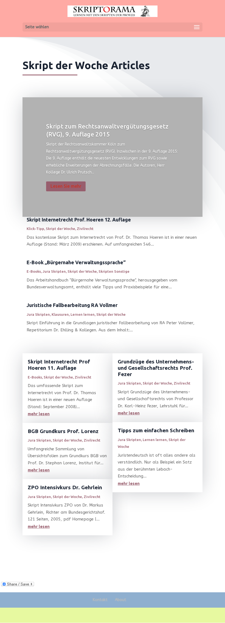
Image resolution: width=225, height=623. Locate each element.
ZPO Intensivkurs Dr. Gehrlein (65, 487)
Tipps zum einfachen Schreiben (156, 430)
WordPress (155, 615)
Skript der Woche (60, 229)
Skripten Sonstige (114, 271)
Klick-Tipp (35, 229)
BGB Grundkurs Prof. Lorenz (63, 431)
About (120, 600)
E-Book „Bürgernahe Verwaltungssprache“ (76, 262)
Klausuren (60, 314)
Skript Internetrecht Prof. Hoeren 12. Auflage (79, 219)
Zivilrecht (85, 229)
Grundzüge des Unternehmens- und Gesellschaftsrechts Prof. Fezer (156, 368)
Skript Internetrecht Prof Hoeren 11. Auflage (59, 365)
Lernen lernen (83, 314)
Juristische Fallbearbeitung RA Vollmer (72, 305)
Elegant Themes (100, 615)
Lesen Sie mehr (65, 186)
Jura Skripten (54, 271)
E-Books (34, 271)
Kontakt (100, 600)
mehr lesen (39, 413)
